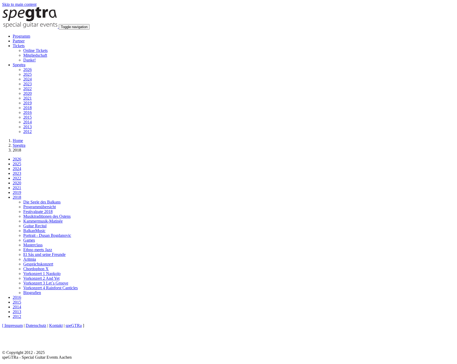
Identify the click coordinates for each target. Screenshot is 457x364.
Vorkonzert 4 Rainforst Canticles (50, 288)
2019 (27, 103)
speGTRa (74, 325)
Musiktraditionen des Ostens (47, 216)
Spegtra (19, 145)
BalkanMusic (34, 230)
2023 (27, 84)
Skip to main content (19, 4)
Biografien (32, 292)
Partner (19, 41)
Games (29, 240)
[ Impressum (12, 325)
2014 (27, 122)
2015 (27, 117)
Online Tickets (35, 50)
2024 (27, 79)
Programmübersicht (39, 207)
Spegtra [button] (19, 65)
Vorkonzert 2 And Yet (41, 278)
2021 (27, 98)
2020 (27, 93)
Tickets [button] (19, 45)
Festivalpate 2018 (38, 211)
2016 (27, 112)
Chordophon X (36, 269)
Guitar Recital (35, 226)
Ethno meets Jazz (37, 249)
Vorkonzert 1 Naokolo (42, 273)
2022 (27, 88)
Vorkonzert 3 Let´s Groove (45, 283)
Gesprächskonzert (38, 264)
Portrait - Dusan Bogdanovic (47, 235)
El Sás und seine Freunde (44, 254)
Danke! (29, 60)
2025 (27, 74)
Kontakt (56, 325)
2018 (27, 107)
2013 (27, 127)
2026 (27, 69)
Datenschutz (36, 325)
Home (18, 140)
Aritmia (29, 259)
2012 (27, 131)
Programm (21, 36)
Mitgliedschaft (35, 55)
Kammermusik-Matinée (43, 221)
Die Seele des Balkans (42, 202)
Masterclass (33, 245)
